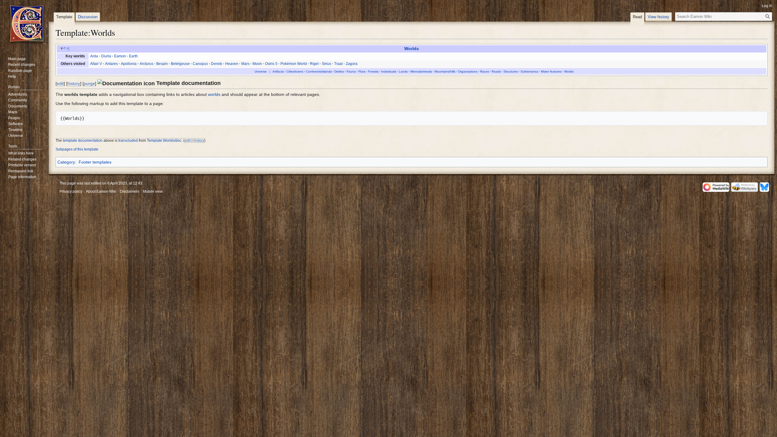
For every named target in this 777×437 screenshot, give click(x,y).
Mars (245, 64)
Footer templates (95, 162)
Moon (257, 64)
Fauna (351, 71)
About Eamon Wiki (101, 191)
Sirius (326, 64)
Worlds (411, 48)
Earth (133, 56)
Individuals (388, 71)
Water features (551, 71)
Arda (94, 56)
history (73, 83)
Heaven (231, 64)
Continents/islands (319, 71)
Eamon (120, 56)
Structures (511, 71)
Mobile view (153, 191)
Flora (361, 71)
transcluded (128, 140)
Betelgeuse (180, 64)
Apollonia (129, 64)
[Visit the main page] (26, 24)
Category (66, 162)
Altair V (96, 64)
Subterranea (529, 71)
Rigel (314, 64)
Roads (496, 71)
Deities (339, 71)
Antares (111, 64)
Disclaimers (129, 191)
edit (60, 83)
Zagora (352, 64)
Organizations (467, 71)
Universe (261, 71)
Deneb (216, 64)
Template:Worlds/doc (164, 140)
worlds (214, 94)
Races (484, 71)
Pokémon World (293, 64)
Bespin (162, 64)
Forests (373, 71)
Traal (338, 64)
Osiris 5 (271, 64)
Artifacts (278, 71)
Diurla (106, 56)
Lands (403, 71)
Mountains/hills (445, 71)
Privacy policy (70, 191)
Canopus (200, 64)
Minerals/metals (421, 71)
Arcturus (146, 64)
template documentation (83, 140)
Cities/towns (295, 71)
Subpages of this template (77, 149)
